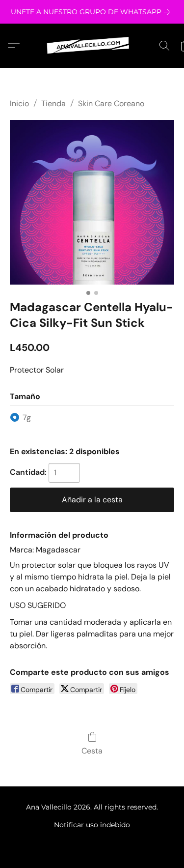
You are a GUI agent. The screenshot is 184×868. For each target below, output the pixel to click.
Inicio (19, 103)
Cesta (92, 751)
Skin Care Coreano (111, 103)
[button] (92, 46)
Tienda (53, 103)
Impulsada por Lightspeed (92, 841)
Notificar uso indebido (92, 824)
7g (27, 417)
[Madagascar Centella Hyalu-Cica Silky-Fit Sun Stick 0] (92, 202)
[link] (92, 12)
